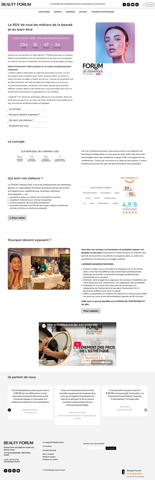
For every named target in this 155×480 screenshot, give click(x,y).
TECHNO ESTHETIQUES (102, 12)
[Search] (143, 4)
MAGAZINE (44, 12)
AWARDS (70, 12)
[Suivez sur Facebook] (124, 4)
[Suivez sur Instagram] (128, 4)
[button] (9, 410)
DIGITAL (83, 12)
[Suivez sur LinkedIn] (137, 4)
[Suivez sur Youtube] (132, 4)
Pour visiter (18, 218)
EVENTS (58, 12)
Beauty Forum (134, 470)
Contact (150, 5)
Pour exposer (91, 311)
